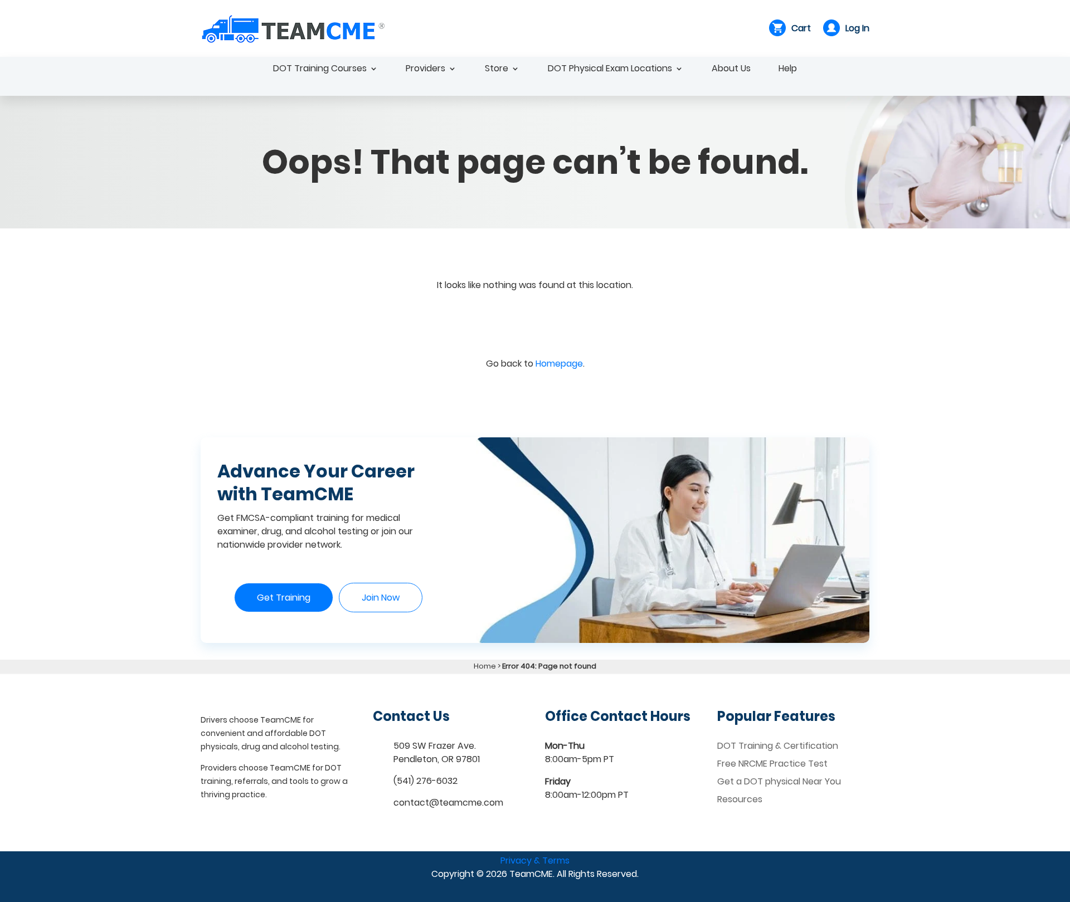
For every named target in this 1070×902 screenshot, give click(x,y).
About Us (731, 70)
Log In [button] (857, 28)
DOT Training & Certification (777, 745)
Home (485, 666)
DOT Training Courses (320, 70)
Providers (425, 70)
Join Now (381, 597)
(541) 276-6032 (425, 780)
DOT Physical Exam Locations (610, 70)
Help (788, 70)
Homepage (559, 363)
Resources (739, 799)
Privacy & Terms (535, 860)
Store (496, 70)
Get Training (283, 597)
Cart (801, 28)
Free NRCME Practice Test (772, 763)
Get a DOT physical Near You (779, 781)
